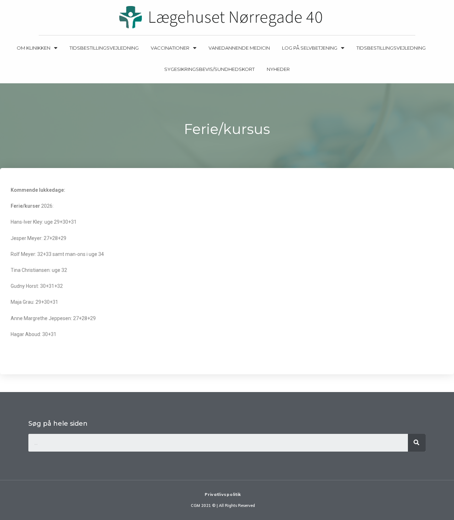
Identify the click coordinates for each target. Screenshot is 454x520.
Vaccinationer (170, 48)
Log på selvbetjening (309, 48)
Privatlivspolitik (223, 494)
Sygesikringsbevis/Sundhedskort (209, 69)
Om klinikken (33, 48)
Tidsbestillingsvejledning (104, 48)
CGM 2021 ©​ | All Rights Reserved (223, 505)
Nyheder (278, 69)
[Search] (417, 443)
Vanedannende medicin (239, 48)
